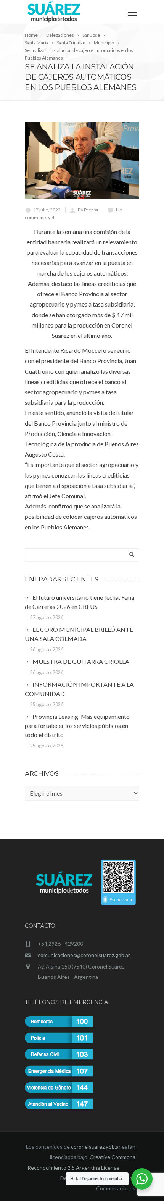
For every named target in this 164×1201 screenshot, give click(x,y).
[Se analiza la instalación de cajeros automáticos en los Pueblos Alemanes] (82, 160)
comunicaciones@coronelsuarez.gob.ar (84, 955)
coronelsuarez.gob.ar (96, 1146)
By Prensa (88, 210)
